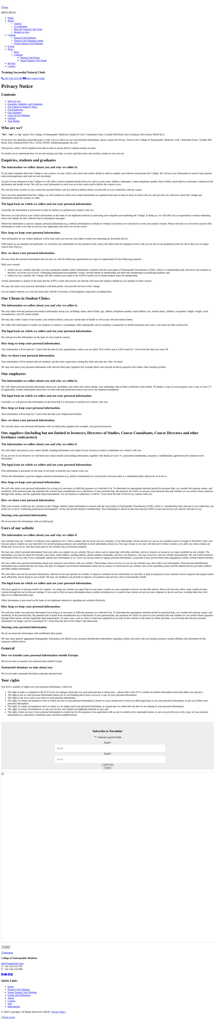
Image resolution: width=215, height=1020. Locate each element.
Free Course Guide (35, 78)
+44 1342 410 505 (13, 78)
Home (11, 18)
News (10, 49)
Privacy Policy (59, 1012)
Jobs (10, 1003)
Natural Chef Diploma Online (28, 40)
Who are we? (14, 101)
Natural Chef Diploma (25, 37)
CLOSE (6, 947)
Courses (12, 35)
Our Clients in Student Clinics (22, 107)
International (14, 1006)
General (11, 118)
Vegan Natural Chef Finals (33, 60)
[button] (8, 12)
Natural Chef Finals (30, 57)
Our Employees (15, 109)
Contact (11, 66)
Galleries (18, 54)
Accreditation (20, 26)
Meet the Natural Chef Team (28, 29)
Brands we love (21, 32)
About (11, 20)
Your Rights (14, 121)
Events (11, 46)
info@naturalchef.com (12, 963)
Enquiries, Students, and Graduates (25, 104)
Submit (107, 768)
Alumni (17, 23)
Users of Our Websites (19, 115)
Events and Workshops (19, 995)
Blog (16, 52)
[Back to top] (8, 1017)
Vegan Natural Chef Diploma (28, 43)
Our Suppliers (14, 112)
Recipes (11, 63)
